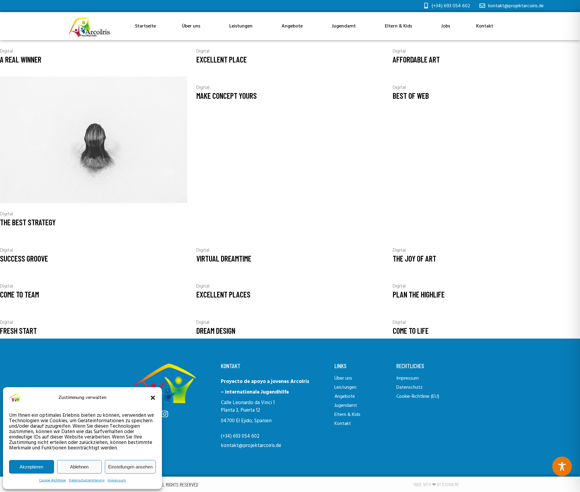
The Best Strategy (28, 222)
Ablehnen (79, 466)
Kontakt (484, 26)
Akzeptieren (31, 466)
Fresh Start (18, 330)
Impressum (117, 481)
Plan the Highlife (419, 294)
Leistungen (241, 26)
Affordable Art (416, 59)
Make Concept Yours (226, 95)
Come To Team (19, 294)
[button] (153, 398)
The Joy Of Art (414, 258)
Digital (6, 51)
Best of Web (411, 95)
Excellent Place (221, 59)
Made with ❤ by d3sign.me (436, 484)
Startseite (145, 26)
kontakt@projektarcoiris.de (251, 446)
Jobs (445, 26)
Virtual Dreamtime (223, 258)
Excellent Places (223, 294)
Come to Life (411, 330)
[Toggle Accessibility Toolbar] (562, 466)
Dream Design (215, 330)
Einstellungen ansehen (130, 466)
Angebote (292, 26)
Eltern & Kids (398, 26)
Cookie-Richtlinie (52, 481)
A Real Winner (20, 59)
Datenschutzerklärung (87, 481)
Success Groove (24, 258)
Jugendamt (344, 26)
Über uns (191, 26)
